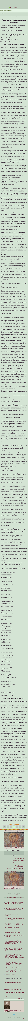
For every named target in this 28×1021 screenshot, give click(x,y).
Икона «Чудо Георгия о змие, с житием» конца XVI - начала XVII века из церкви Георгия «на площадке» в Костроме (14, 969)
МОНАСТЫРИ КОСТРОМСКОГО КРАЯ (14, 871)
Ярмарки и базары (10, 974)
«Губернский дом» (9, 996)
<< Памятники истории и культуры (15, 868)
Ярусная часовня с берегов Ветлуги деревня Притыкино (14, 924)
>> (23, 826)
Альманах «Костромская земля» (13, 986)
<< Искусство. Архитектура (17, 860)
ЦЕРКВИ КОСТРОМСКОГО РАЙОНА (14, 1000)
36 (17, 826)
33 (8, 826)
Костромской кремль (13, 932)
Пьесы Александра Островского (12, 1010)
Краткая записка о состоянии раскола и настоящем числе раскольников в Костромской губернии (14, 942)
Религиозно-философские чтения (13, 982)
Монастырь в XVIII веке (14, 894)
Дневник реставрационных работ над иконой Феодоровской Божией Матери (14, 963)
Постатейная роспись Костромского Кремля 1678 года (14, 909)
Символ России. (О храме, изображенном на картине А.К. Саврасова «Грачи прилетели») (14, 949)
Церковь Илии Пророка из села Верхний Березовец (14, 919)
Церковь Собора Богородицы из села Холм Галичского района (14, 914)
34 (11, 826)
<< (4, 826)
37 (20, 826)
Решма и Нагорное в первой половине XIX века (14, 1019)
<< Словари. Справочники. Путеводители (17, 865)
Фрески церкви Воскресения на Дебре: (14, 848)
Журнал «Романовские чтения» (13, 989)
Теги (19, 998)
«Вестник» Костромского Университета (14, 992)
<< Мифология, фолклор (18, 862)
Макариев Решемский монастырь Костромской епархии (14, 903)
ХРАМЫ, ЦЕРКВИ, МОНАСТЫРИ (14, 897)
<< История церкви (19, 858)
